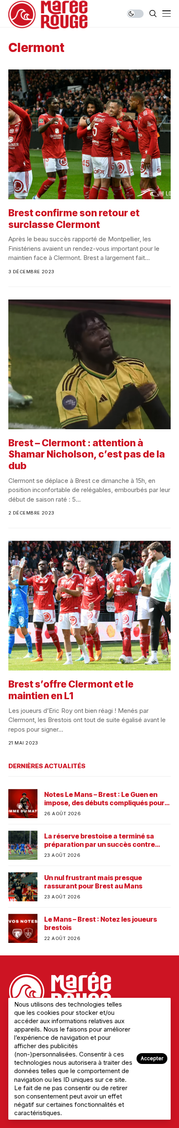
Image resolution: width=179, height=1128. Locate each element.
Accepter (152, 1058)
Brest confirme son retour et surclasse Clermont (73, 218)
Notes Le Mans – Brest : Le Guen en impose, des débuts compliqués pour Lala (104, 798)
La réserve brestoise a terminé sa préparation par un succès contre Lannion (99, 840)
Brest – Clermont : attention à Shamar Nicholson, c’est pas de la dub (86, 454)
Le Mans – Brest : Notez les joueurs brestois (100, 923)
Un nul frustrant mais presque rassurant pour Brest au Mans (93, 882)
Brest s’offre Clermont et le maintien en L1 (71, 690)
